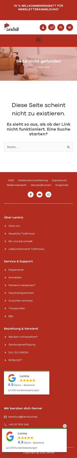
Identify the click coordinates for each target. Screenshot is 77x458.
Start (31, 67)
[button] (60, 27)
